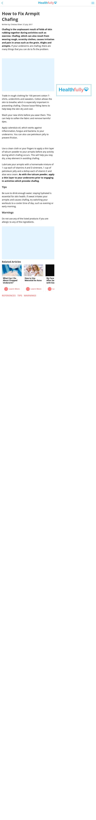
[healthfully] (47, 3)
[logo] (74, 90)
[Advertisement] (28, 74)
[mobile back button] (3, 3)
